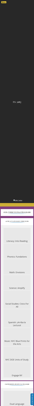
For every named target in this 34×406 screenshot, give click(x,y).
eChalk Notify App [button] (32, 399)
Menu (4, 2)
